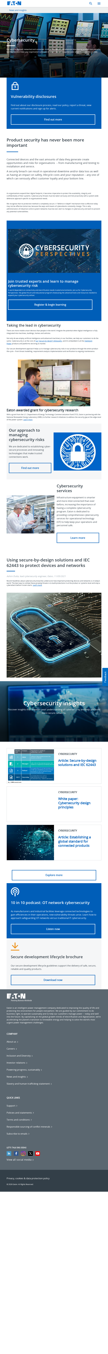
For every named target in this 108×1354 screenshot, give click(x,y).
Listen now (53, 929)
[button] (30, 468)
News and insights (18, 10)
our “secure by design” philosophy (49, 341)
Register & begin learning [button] (50, 304)
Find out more (53, 119)
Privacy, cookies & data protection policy (28, 1178)
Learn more (27, 419)
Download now (53, 980)
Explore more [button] (54, 875)
